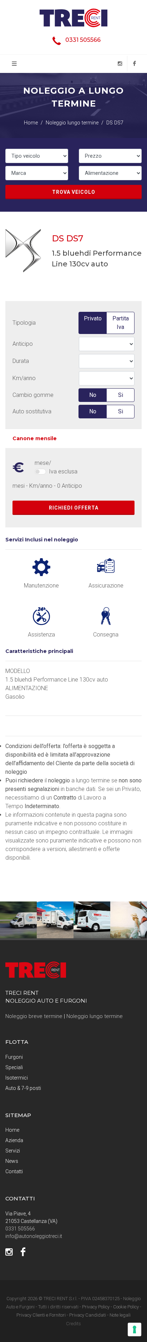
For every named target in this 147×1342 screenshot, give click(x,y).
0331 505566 (83, 39)
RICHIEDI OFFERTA (73, 508)
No (92, 395)
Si (120, 395)
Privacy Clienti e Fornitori (41, 1315)
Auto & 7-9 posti (23, 1088)
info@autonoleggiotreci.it (33, 1236)
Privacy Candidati (87, 1315)
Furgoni (14, 1057)
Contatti (14, 1171)
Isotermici (16, 1078)
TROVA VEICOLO (73, 192)
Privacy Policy (96, 1306)
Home (12, 1130)
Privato (93, 318)
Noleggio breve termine (33, 1016)
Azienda (14, 1140)
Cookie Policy (126, 1306)
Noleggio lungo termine (94, 1016)
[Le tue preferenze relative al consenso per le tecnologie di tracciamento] (134, 1329)
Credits (73, 1323)
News (11, 1161)
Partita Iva (120, 322)
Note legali (120, 1315)
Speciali (14, 1067)
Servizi (12, 1151)
